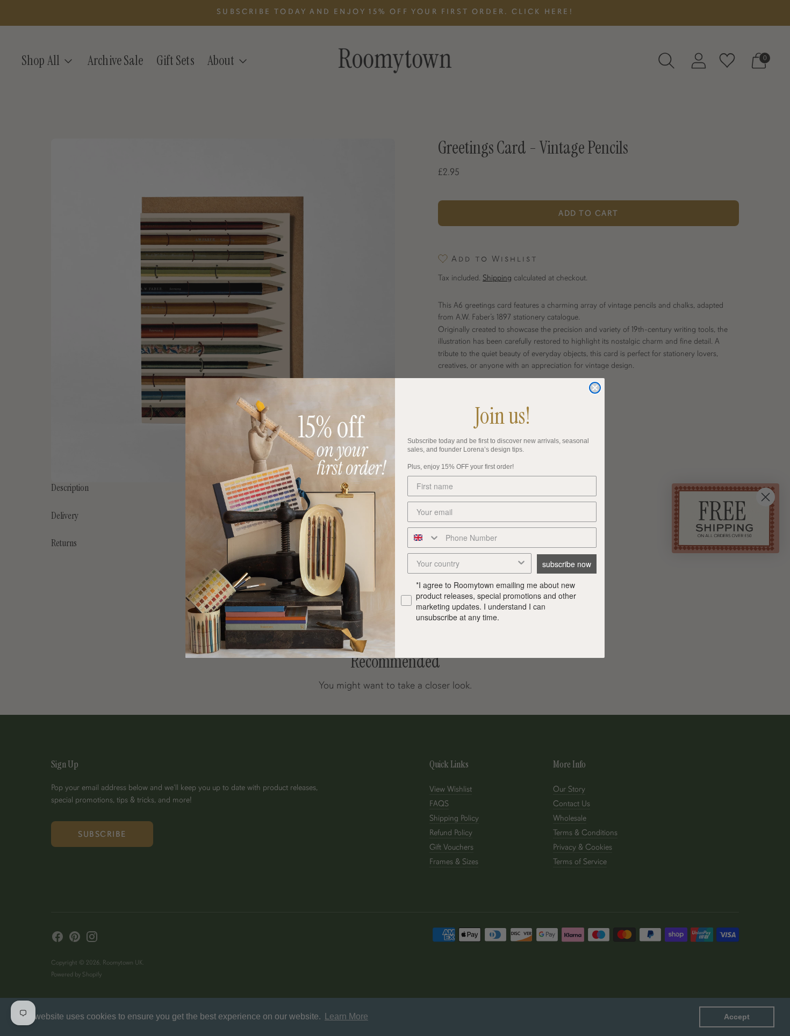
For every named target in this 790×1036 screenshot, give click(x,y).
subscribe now (566, 564)
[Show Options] (521, 563)
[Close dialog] (595, 387)
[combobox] (424, 537)
